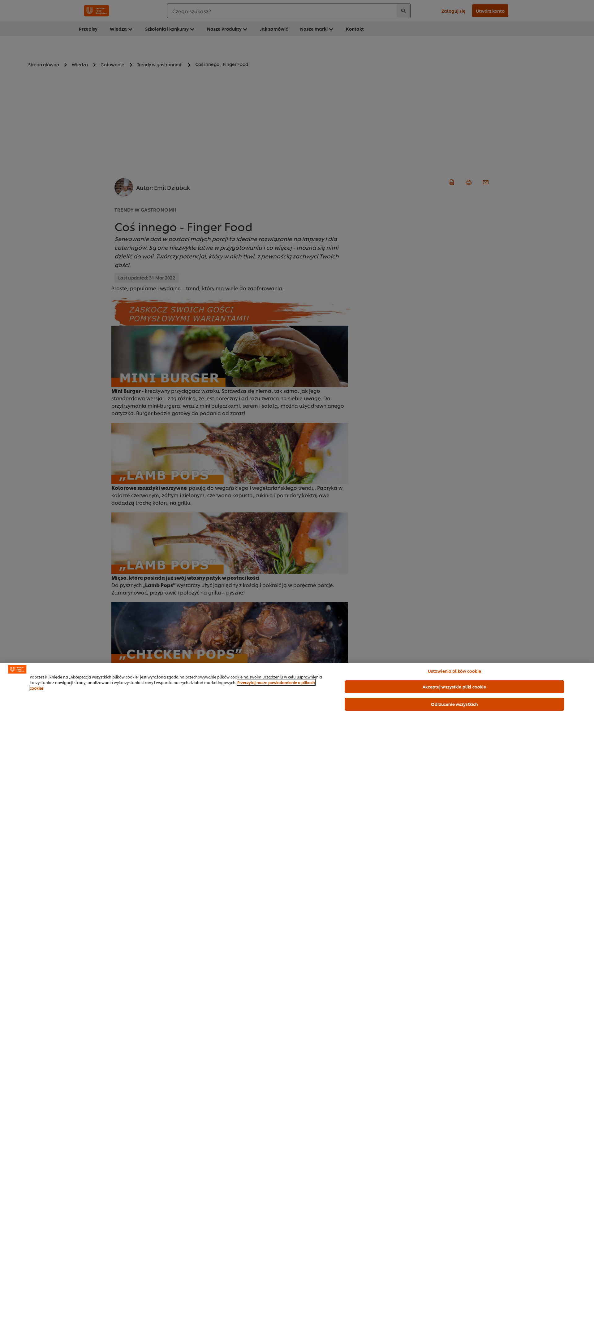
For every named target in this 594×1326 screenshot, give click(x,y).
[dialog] (297, 994)
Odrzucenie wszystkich (454, 704)
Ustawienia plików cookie (454, 671)
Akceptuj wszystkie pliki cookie (454, 686)
